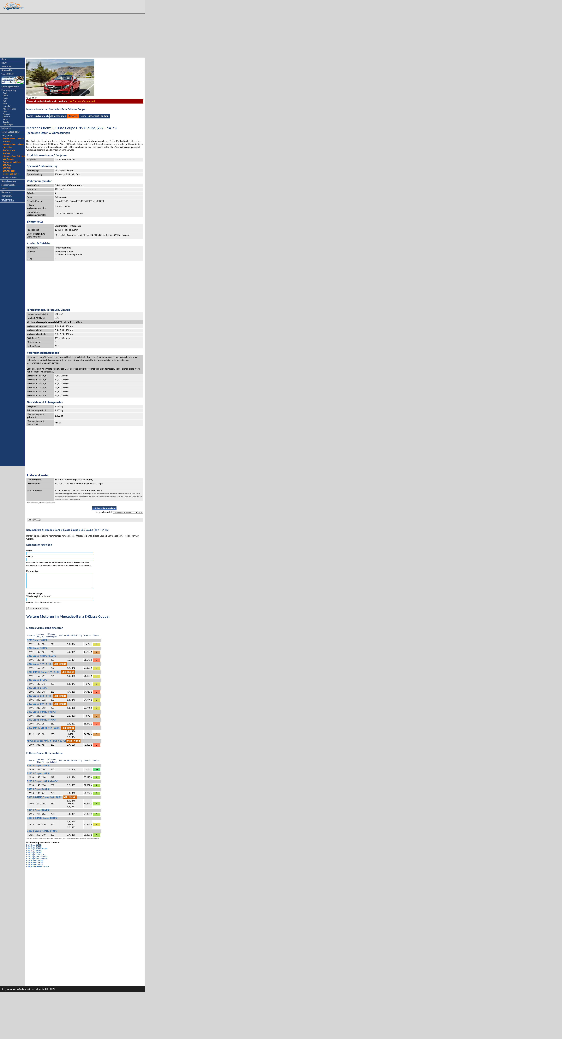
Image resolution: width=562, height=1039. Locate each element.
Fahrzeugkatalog (8, 90)
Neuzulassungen (8, 181)
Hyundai (6, 106)
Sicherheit (93, 116)
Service (4, 189)
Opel (5, 112)
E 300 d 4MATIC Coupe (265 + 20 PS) (44, 797)
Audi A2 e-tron (9, 150)
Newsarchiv (6, 70)
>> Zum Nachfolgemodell (82, 101)
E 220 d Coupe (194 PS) (38, 765)
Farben (105, 116)
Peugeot (6, 114)
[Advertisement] (72, 35)
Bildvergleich (42, 116)
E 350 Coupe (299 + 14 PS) (39, 704)
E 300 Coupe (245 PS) (37, 680)
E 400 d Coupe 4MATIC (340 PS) (42, 831)
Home (4, 59)
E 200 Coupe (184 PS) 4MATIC (41, 656)
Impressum (6, 196)
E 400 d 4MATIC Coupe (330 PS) (42, 818)
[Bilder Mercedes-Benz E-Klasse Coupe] (60, 95)
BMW (5, 96)
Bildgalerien (6, 136)
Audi (5, 93)
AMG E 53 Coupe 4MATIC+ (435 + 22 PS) (46, 741)
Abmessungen (58, 116)
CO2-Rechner (7, 74)
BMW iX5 (7, 168)
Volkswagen (8, 125)
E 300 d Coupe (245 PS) (38, 789)
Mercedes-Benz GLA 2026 (14, 156)
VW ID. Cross (8, 159)
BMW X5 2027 (9, 171)
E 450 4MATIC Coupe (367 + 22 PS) (43, 728)
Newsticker (6, 67)
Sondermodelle (8, 185)
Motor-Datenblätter (10, 132)
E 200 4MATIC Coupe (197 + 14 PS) (43, 672)
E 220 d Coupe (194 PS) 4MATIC (42, 781)
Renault (6, 117)
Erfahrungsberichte (10, 87)
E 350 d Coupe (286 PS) (38, 810)
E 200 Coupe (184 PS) (37, 640)
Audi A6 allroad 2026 (11, 162)
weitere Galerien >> (11, 174)
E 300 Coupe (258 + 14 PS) (39, 696)
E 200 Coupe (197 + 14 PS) (39, 664)
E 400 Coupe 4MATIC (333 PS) (41, 712)
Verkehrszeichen (9, 178)
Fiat (4, 101)
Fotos (30, 116)
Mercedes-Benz (9, 109)
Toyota (6, 122)
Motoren (72, 116)
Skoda (5, 119)
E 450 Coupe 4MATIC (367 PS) (41, 720)
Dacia (5, 98)
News (4, 63)
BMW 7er (7, 165)
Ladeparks (6, 128)
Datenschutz (7, 192)
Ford (5, 104)
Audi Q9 (6, 153)
